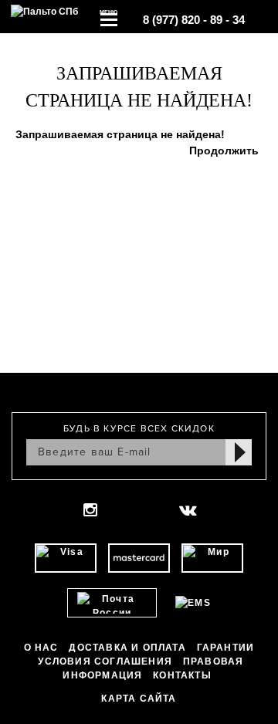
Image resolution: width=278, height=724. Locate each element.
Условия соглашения (105, 661)
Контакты (182, 675)
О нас (41, 647)
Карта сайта (138, 698)
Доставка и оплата (127, 647)
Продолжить (224, 150)
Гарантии (226, 647)
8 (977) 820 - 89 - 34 (194, 19)
